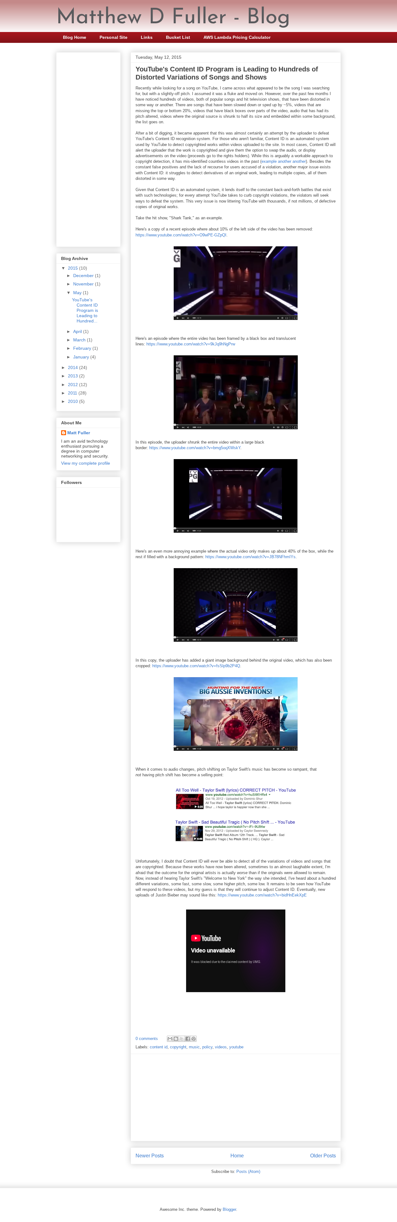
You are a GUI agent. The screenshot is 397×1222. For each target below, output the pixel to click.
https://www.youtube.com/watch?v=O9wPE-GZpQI (181, 235)
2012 (73, 384)
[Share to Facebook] (188, 1039)
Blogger (229, 1209)
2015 (73, 268)
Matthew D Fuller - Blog (173, 18)
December (84, 275)
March (80, 339)
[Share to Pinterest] (193, 1039)
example (269, 161)
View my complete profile (85, 463)
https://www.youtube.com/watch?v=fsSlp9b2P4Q (196, 665)
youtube (236, 1047)
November (84, 283)
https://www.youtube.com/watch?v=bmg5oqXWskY (194, 447)
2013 (73, 375)
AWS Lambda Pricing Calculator (236, 37)
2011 (73, 392)
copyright (178, 1047)
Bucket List (178, 37)
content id (158, 1047)
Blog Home (74, 37)
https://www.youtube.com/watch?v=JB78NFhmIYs (250, 556)
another (284, 161)
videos (221, 1047)
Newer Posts (150, 1155)
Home (237, 1155)
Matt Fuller (78, 432)
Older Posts (323, 1155)
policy (207, 1047)
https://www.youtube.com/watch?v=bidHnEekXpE (262, 895)
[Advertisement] (235, 1097)
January (81, 356)
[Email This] (170, 1039)
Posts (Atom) (248, 1171)
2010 (73, 401)
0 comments (147, 1038)
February (82, 348)
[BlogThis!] (176, 1039)
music (194, 1047)
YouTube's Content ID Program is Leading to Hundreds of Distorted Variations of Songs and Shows (227, 73)
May (78, 292)
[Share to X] (182, 1039)
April (78, 331)
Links (147, 37)
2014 (73, 367)
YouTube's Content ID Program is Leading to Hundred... (85, 310)
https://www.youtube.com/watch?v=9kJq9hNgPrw (190, 344)
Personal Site (113, 37)
